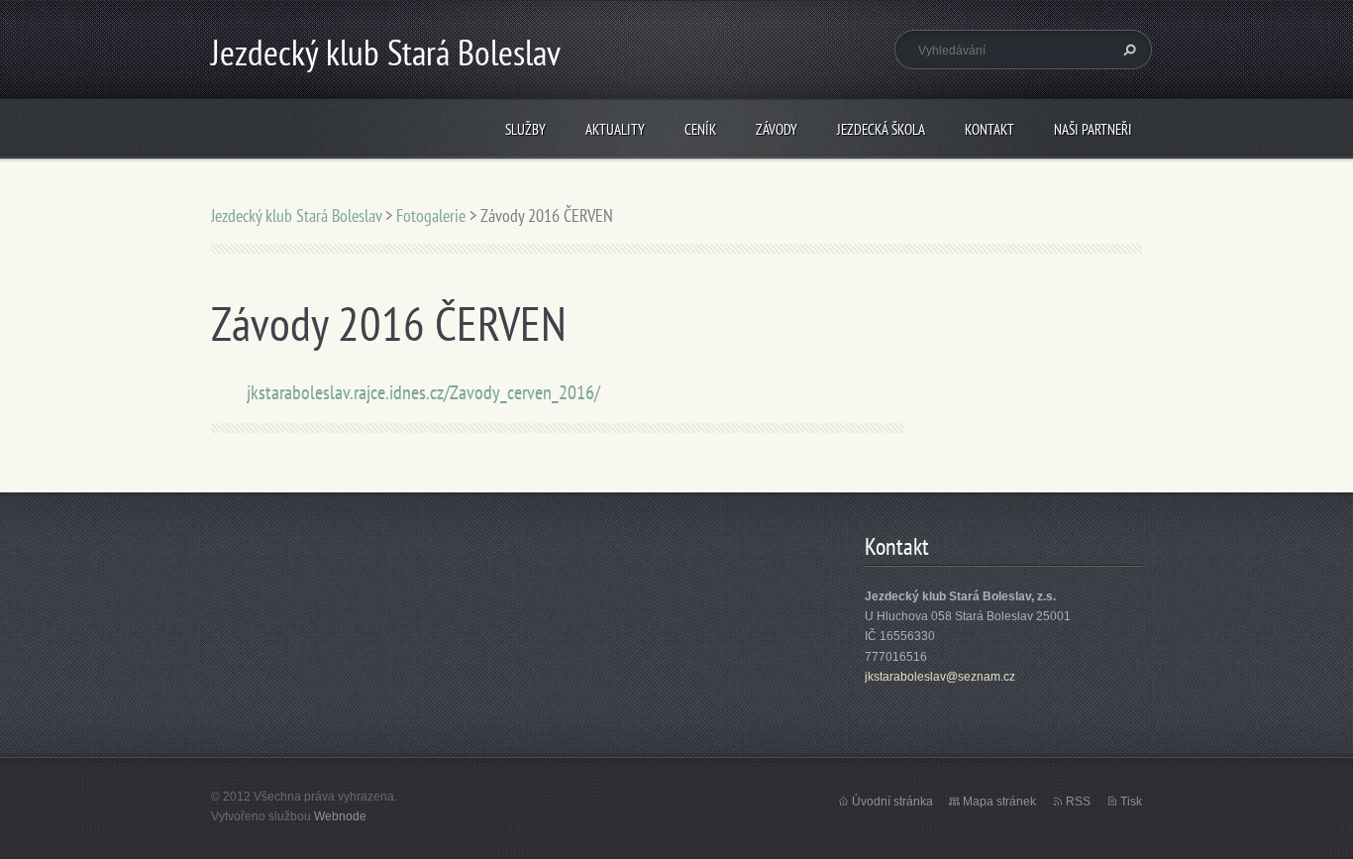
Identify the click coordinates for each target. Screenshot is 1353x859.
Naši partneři (1093, 129)
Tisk (1131, 801)
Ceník (700, 129)
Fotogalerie (431, 215)
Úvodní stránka (892, 801)
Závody (776, 129)
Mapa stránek (999, 801)
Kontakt (989, 129)
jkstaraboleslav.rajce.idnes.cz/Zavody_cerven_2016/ (423, 391)
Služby (525, 129)
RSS (1078, 801)
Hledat (1127, 49)
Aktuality (615, 129)
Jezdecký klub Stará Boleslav (296, 215)
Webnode (340, 816)
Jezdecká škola (881, 129)
